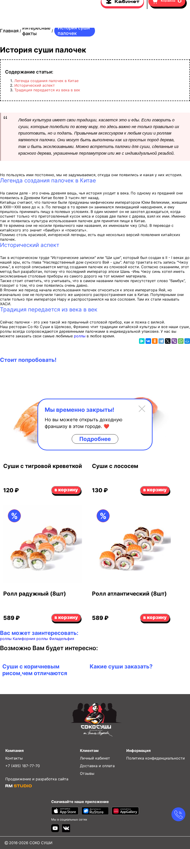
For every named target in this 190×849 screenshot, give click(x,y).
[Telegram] (161, 341)
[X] (168, 341)
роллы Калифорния (17, 638)
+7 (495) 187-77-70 (22, 765)
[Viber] (174, 341)
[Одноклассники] (155, 341)
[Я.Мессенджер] (142, 341)
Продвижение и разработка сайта (36, 779)
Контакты (14, 758)
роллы (80, 336)
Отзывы (87, 773)
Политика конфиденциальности (155, 758)
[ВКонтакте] (148, 341)
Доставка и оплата (97, 765)
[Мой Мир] (187, 341)
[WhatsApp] (181, 341)
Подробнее (95, 439)
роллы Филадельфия (54, 638)
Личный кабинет (95, 758)
